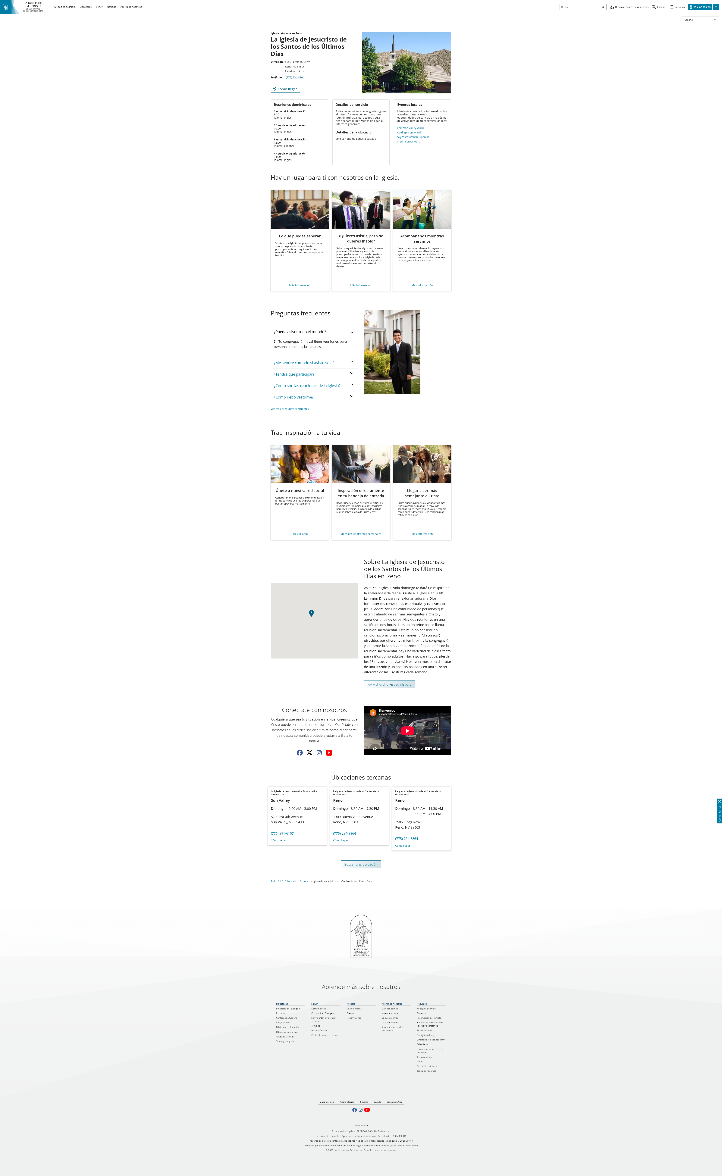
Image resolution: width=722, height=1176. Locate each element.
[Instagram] (319, 753)
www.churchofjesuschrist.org (389, 684)
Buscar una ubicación (361, 864)
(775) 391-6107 (282, 833)
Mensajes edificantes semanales (361, 534)
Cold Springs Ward (409, 132)
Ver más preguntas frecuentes (290, 409)
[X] (309, 753)
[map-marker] (314, 615)
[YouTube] (329, 753)
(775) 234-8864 (295, 77)
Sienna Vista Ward (408, 141)
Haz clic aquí (300, 534)
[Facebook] (300, 753)
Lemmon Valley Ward (410, 128)
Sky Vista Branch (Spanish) (413, 137)
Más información (299, 285)
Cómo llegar (278, 840)
